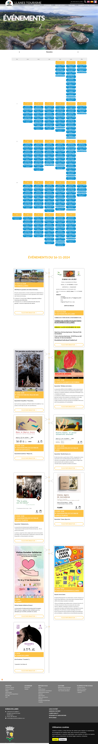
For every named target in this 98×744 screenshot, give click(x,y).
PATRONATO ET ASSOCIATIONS (57, 715)
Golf (6, 697)
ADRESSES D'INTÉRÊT (55, 711)
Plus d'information (28, 312)
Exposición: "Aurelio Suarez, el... (62, 454)
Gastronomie (8, 692)
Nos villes (7, 695)
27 (38, 214)
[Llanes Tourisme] (9, 5)
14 (49, 141)
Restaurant (27, 687)
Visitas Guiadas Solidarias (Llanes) (23, 605)
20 (38, 182)
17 (81, 141)
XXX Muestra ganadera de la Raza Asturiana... (26, 289)
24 (81, 182)
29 (60, 214)
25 (17, 214)
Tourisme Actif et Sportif (64, 689)
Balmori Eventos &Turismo (64, 687)
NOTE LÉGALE (52, 717)
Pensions (40, 694)
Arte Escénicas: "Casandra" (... (22, 659)
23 (71, 182)
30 (71, 214)
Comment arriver (81, 687)
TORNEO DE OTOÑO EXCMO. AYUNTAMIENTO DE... (68, 317)
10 (81, 103)
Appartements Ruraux (43, 692)
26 (27, 214)
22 (60, 182)
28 (49, 214)
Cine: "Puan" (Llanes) (49, 165)
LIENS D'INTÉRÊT (53, 709)
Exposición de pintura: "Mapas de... (24, 453)
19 (27, 182)
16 (71, 141)
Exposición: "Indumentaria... (22, 524)
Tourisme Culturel (9, 687)
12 (27, 141)
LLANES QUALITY (53, 713)
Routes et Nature (9, 689)
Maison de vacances (43, 697)
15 (60, 141)
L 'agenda (79, 692)
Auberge (40, 698)
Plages (7, 690)
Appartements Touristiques (45, 690)
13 (38, 141)
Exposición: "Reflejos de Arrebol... (63, 386)
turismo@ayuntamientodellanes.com (16, 718)
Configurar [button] (63, 739)
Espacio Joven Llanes (60, 75)
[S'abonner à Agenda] (2, 679)
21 (49, 182)
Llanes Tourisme (28, 2)
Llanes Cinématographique (11, 694)
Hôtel (39, 687)
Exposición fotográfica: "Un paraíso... (24, 400)
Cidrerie (26, 689)
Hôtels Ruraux (41, 689)
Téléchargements (81, 690)
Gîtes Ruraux (41, 695)
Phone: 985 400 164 (12, 716)
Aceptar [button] (55, 739)
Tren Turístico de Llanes (64, 690)
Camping (40, 702)
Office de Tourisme (81, 689)
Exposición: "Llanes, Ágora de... (62, 519)
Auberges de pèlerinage (44, 700)
